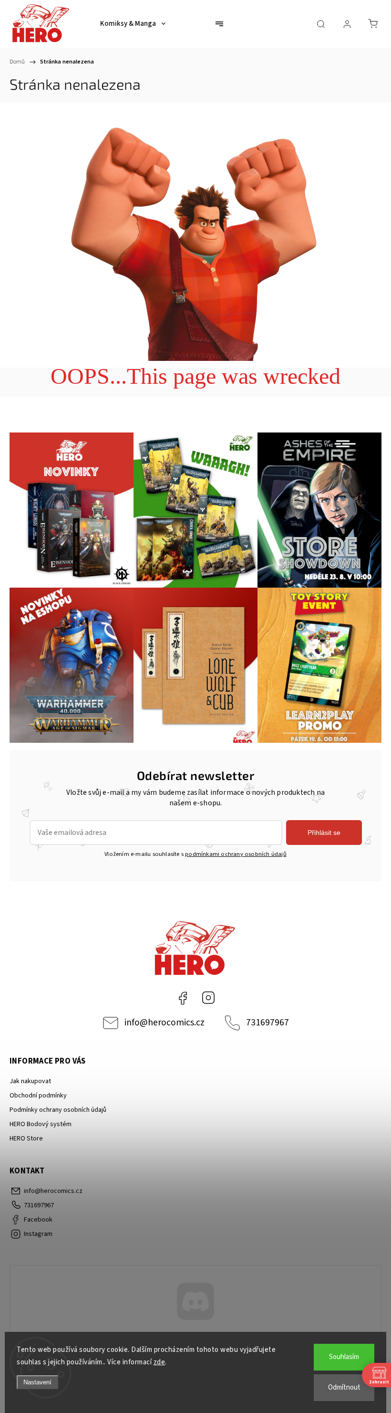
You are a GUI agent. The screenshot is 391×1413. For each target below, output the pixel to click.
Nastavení (37, 1382)
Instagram (208, 998)
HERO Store (26, 1138)
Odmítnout (344, 1387)
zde (159, 1362)
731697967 (267, 1022)
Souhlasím (344, 1357)
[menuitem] (132, 24)
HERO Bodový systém (41, 1124)
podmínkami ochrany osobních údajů (236, 854)
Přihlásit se (324, 832)
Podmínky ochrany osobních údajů (58, 1110)
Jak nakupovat (30, 1081)
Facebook (182, 998)
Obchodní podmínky (38, 1095)
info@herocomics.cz (164, 1022)
